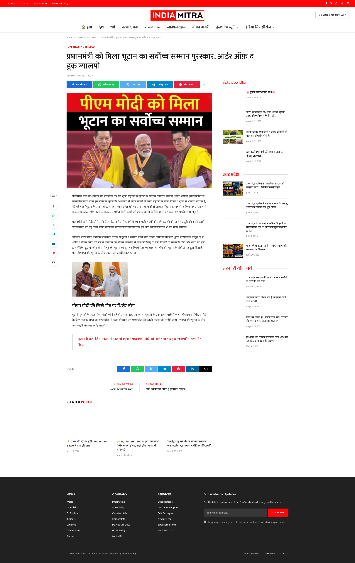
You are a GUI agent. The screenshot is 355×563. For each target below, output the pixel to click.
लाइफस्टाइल (176, 27)
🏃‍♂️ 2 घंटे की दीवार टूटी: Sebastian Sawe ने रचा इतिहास (87, 444)
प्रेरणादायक (130, 27)
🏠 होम (86, 27)
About (11, 3)
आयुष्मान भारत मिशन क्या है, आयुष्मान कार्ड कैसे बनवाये (266, 299)
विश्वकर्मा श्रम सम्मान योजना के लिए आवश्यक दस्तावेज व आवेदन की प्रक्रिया (267, 339)
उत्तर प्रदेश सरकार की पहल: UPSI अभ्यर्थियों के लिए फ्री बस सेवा (266, 279)
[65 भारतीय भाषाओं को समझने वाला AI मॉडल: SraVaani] (233, 157)
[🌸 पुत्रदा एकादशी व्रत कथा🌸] (233, 97)
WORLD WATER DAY (121, 389)
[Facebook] (53, 206)
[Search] (347, 3)
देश (101, 27)
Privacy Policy (60, 3)
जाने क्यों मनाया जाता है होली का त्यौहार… (166, 389)
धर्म (112, 27)
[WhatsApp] (53, 215)
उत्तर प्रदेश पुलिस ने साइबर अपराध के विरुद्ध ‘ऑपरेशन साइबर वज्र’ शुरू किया (267, 205)
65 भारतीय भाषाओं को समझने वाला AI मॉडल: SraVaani (264, 154)
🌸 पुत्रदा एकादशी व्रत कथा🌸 (260, 92)
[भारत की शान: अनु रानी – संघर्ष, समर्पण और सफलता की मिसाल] (233, 251)
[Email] (53, 262)
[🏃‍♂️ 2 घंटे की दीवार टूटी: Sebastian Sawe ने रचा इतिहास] (89, 424)
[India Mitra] (177, 15)
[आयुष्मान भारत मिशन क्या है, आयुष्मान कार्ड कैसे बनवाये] (233, 302)
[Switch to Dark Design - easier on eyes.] (343, 3)
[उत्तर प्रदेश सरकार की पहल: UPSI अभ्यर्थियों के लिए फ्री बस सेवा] (233, 282)
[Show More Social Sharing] (204, 84)
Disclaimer (40, 3)
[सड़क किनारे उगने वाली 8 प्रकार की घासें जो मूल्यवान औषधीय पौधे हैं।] (233, 137)
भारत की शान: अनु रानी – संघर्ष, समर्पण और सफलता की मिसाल (266, 247)
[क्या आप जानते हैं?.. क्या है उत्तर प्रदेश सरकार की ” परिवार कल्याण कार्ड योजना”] (233, 322)
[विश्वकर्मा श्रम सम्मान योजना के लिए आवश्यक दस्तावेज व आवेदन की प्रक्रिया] (233, 342)
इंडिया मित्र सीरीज (258, 27)
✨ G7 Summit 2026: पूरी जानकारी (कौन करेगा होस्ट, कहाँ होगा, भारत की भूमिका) (138, 446)
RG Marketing (129, 554)
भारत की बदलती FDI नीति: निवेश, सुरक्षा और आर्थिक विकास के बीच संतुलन (265, 114)
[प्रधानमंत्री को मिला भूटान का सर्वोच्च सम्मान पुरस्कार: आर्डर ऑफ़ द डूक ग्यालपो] (139, 140)
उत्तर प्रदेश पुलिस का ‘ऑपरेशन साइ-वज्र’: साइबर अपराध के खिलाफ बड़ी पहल (265, 185)
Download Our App (332, 15)
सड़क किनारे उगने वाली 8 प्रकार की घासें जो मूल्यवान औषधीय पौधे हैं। (266, 134)
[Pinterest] (53, 253)
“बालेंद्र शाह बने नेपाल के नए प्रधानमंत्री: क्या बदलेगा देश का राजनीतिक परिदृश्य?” (189, 444)
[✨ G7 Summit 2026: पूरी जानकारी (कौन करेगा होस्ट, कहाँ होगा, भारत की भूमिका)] (139, 424)
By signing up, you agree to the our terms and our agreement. (246, 522)
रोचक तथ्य (152, 27)
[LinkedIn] (53, 243)
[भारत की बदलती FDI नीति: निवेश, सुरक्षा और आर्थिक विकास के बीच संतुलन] (233, 117)
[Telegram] (53, 234)
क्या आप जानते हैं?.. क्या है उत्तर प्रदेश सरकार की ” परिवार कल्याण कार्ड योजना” (267, 319)
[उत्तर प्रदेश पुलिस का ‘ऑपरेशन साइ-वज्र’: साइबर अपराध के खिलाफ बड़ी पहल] (233, 189)
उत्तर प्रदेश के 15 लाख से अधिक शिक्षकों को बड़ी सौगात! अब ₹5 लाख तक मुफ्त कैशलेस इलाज (266, 227)
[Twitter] (53, 225)
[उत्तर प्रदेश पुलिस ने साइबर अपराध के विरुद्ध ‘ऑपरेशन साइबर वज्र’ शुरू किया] (233, 208)
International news (81, 47)
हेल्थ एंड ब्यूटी (226, 27)
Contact (25, 3)
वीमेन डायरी (200, 27)
